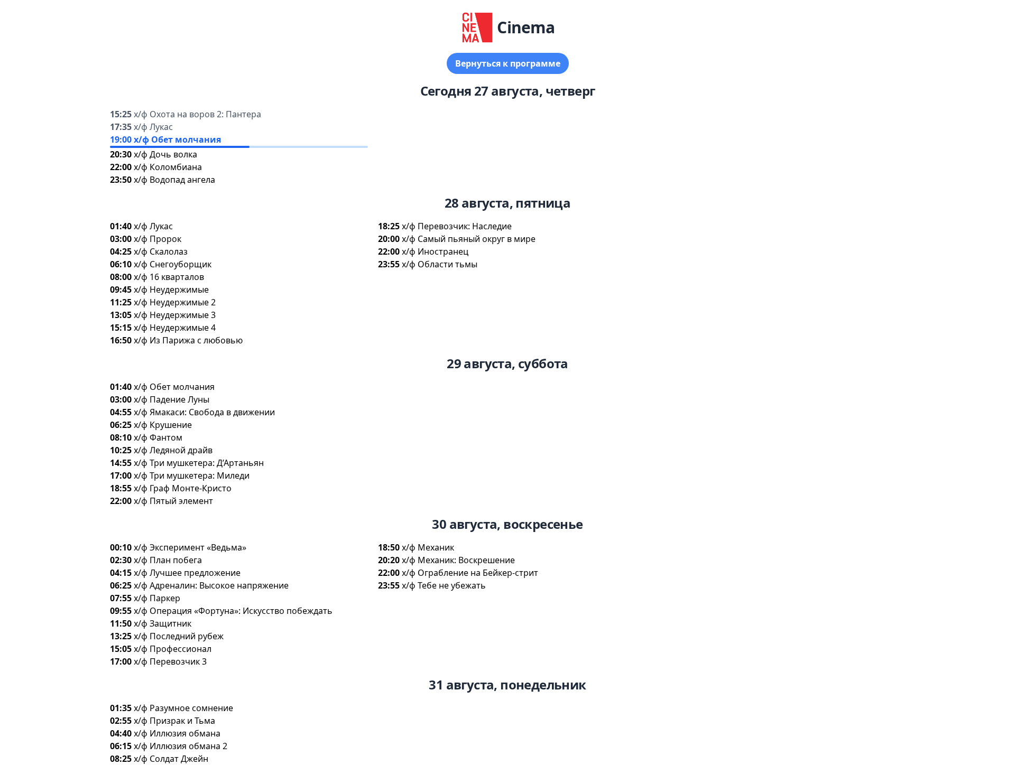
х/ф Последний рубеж (179, 636)
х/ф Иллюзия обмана (177, 733)
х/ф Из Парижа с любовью (188, 340)
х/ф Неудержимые (171, 289)
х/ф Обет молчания (177, 139)
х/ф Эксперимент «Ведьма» (190, 547)
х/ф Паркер (157, 598)
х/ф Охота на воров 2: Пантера (197, 114)
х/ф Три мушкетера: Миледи (192, 475)
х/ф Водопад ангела (174, 179)
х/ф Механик (428, 547)
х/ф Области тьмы (439, 264)
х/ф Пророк (157, 239)
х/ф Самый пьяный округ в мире (469, 239)
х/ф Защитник (162, 623)
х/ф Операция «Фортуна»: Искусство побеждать (233, 611)
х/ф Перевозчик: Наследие (457, 226)
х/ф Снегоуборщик (172, 264)
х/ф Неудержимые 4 (175, 327)
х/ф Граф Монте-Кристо (183, 488)
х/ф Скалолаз (161, 251)
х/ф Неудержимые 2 (175, 302)
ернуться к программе (507, 63)
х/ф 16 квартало (169, 277)
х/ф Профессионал (172, 649)
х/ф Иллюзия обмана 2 (180, 746)
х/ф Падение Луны (171, 399)
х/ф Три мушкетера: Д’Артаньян (199, 463)
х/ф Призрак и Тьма (174, 720)
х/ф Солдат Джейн (171, 758)
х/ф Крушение (163, 425)
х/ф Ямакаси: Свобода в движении (204, 412)
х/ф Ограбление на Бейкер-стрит (470, 573)
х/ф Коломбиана (168, 167)
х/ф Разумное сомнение (183, 708)
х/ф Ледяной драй (173, 450)
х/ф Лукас (153, 127)
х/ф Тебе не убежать (444, 585)
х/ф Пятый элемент (173, 501)
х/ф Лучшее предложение (187, 573)
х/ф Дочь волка (165, 154)
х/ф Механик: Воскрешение (458, 560)
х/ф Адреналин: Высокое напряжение (211, 585)
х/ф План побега (168, 560)
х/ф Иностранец (435, 251)
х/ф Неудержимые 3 (175, 315)
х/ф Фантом (158, 437)
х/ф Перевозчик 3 (170, 661)
